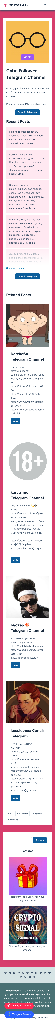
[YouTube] (14, 973)
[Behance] (5, 973)
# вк (10, 813)
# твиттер (13, 819)
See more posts (15, 268)
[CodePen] (49, 973)
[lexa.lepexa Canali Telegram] (27, 702)
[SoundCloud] (32, 973)
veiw (16, 422)
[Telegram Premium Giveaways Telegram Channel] (28, 876)
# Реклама (22, 813)
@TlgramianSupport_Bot (35, 1005)
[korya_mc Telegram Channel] (27, 461)
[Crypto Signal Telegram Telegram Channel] (28, 925)
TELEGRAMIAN (18, 5)
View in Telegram (27, 112)
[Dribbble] (21, 977)
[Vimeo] (41, 973)
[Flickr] (19, 973)
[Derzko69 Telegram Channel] (27, 325)
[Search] (45, 5)
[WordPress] (45, 973)
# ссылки (37, 813)
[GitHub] (23, 973)
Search (40, 840)
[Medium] (10, 973)
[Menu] (50, 5)
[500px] (34, 977)
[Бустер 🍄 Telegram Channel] (27, 597)
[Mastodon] (30, 977)
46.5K (27, 57)
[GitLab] (25, 977)
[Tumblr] (36, 973)
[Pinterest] (27, 973)
